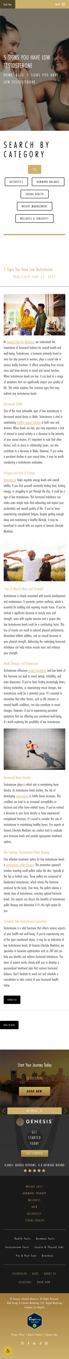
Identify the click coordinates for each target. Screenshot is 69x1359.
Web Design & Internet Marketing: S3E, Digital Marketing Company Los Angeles (34, 1305)
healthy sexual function (29, 422)
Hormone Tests (45, 1238)
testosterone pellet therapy (20, 864)
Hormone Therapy (34, 1193)
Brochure (47, 1255)
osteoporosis (22, 796)
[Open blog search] (34, 169)
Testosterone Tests (17, 1247)
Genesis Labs (52, 1335)
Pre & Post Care (26, 1255)
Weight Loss (34, 1186)
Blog (20, 75)
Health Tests (23, 1238)
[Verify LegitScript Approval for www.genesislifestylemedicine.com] (34, 1321)
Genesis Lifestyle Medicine (20, 341)
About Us (50, 1273)
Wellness (34, 1200)
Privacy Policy (18, 1335)
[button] (8, 1351)
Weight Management (34, 206)
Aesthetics (16, 182)
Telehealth (20, 1273)
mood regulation (37, 670)
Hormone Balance (48, 182)
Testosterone (10, 479)
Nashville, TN (34, 1111)
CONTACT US (12, 999)
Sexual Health (34, 194)
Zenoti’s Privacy (35, 1335)
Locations (25, 1282)
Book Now (8, 4)
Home (8, 75)
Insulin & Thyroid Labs (49, 1247)
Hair (35, 1206)
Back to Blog (9, 1025)
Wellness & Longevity (34, 218)
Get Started (34, 1153)
